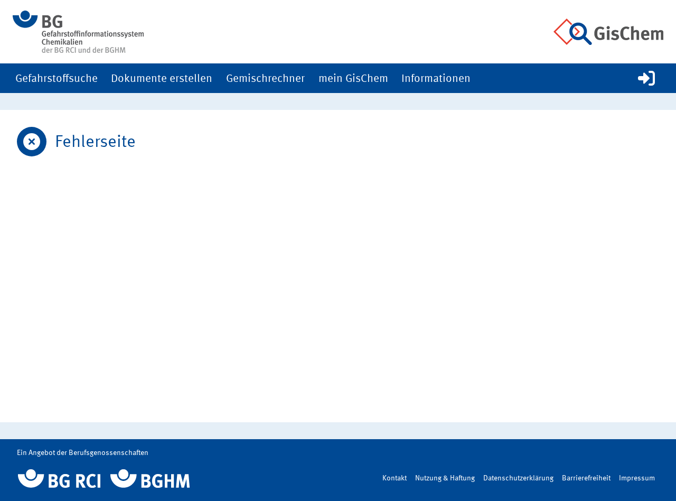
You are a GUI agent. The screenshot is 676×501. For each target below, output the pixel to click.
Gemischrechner (265, 79)
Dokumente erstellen (161, 79)
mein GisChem (353, 79)
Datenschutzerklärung (518, 478)
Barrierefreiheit (586, 478)
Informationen (436, 79)
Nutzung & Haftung (445, 478)
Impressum (637, 478)
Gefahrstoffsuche (56, 79)
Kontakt (394, 478)
